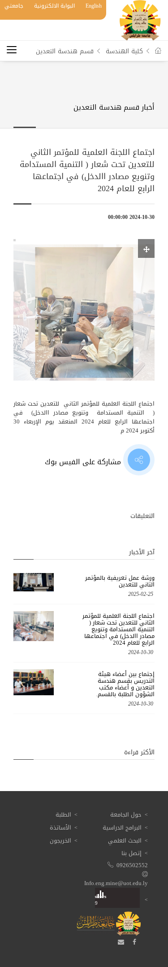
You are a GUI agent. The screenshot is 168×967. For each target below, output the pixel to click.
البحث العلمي (125, 840)
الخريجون (60, 840)
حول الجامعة (126, 814)
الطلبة (63, 814)
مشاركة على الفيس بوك (84, 462)
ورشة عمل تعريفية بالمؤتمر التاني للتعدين (120, 581)
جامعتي (13, 6)
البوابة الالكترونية (54, 6)
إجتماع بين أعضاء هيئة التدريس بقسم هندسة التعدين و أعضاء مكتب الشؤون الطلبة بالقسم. (125, 684)
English (94, 6)
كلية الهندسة (124, 51)
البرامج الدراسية (122, 827)
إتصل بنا (131, 853)
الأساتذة (60, 827)
